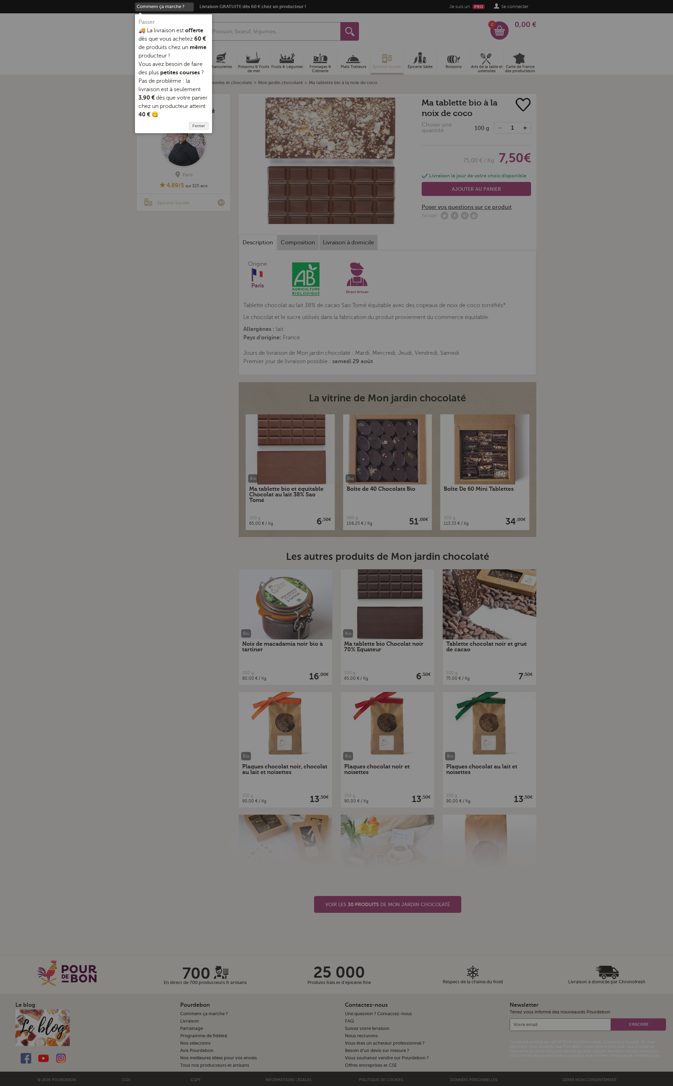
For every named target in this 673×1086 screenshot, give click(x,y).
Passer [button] (146, 22)
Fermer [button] (198, 126)
